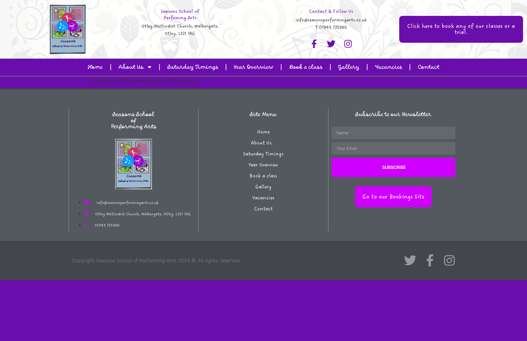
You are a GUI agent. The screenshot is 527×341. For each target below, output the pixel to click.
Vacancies (388, 67)
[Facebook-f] (314, 44)
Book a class (305, 67)
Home (95, 67)
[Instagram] (348, 44)
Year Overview (253, 67)
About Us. (132, 67)
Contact (428, 67)
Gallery (348, 67)
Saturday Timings (192, 67)
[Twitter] (331, 44)
